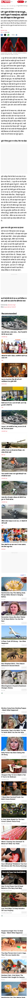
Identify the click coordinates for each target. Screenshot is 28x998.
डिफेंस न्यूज (3, 454)
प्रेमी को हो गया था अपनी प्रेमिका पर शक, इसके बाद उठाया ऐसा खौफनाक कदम (14, 299)
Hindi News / (3, 6)
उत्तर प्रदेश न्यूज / (12, 6)
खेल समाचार (3, 549)
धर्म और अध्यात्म (4, 383)
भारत (2, 32)
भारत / (8, 6)
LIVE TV (21, 1)
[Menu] (26, 2)
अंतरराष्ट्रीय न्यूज (4, 336)
